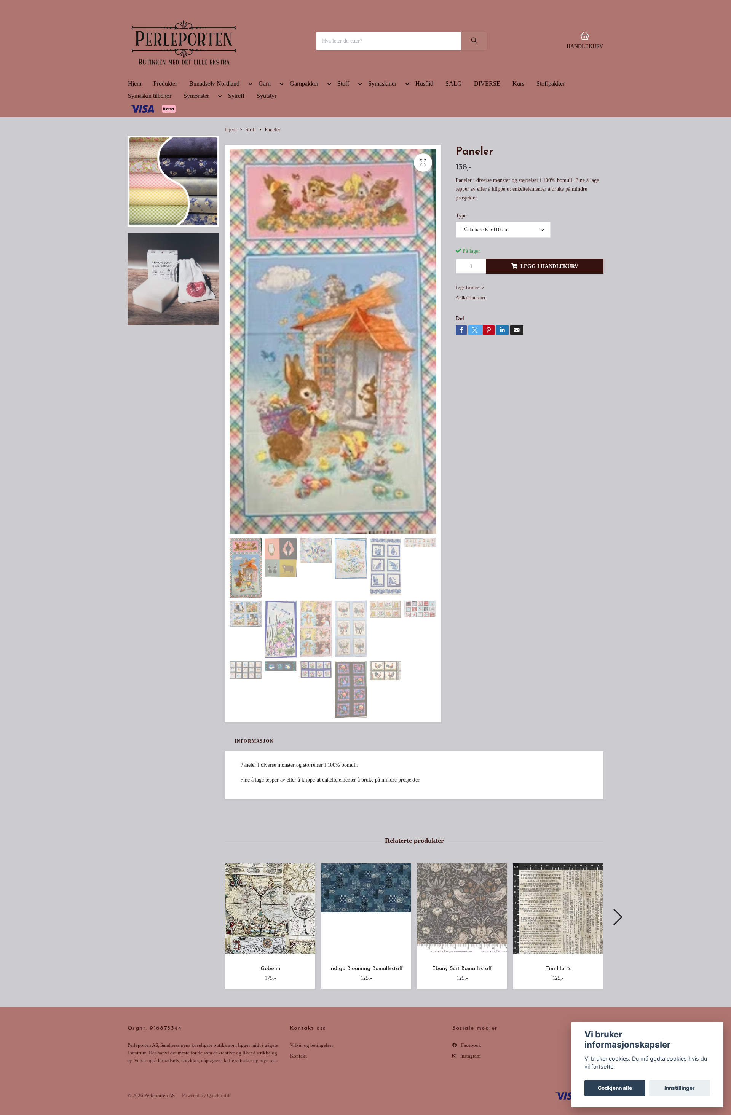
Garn (265, 136)
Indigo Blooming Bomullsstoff (366, 1021)
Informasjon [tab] (254, 794)
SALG (453, 136)
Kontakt (298, 1109)
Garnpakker (304, 136)
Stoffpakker (550, 136)
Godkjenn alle (615, 1088)
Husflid (424, 136)
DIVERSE (487, 136)
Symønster (196, 148)
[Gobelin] (270, 964)
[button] (249, 138)
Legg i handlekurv (549, 319)
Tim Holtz (558, 1021)
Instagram (469, 1109)
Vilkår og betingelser (311, 1098)
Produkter (165, 136)
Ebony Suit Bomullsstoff (462, 1021)
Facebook (470, 1098)
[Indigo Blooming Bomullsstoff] (366, 964)
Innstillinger (679, 1088)
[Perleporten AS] (234, 67)
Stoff (343, 136)
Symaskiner (382, 136)
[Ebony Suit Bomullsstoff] (462, 964)
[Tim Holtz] (558, 964)
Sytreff (236, 148)
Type (461, 268)
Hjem (134, 136)
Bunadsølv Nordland (214, 136)
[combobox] (503, 283)
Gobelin (270, 1021)
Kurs (518, 136)
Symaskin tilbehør (149, 148)
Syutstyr (266, 148)
